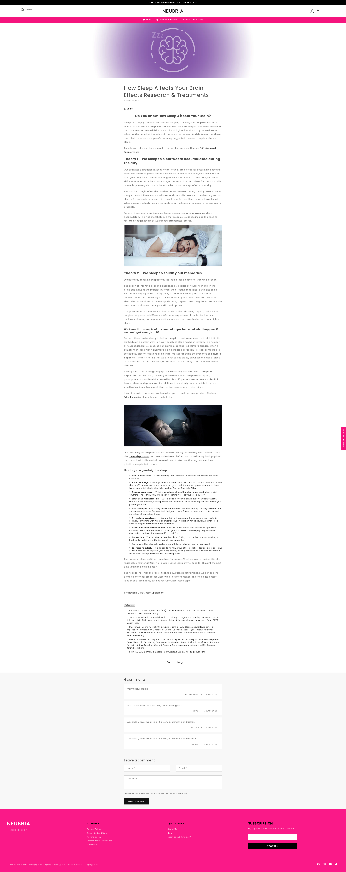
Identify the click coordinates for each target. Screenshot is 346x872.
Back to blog (175, 662)
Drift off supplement (179, 518)
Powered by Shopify (29, 864)
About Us (172, 829)
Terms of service (75, 864)
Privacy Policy (94, 829)
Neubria (17, 864)
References (129, 605)
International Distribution (99, 840)
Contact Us (93, 844)
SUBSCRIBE (272, 846)
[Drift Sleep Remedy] (173, 266)
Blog (170, 833)
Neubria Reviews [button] (343, 438)
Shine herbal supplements (157, 544)
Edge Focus (130, 397)
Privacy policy (59, 864)
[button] (24, 11)
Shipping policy (91, 864)
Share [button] (130, 108)
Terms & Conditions (97, 833)
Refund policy (94, 837)
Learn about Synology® (179, 837)
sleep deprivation (139, 456)
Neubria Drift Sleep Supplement (146, 592)
